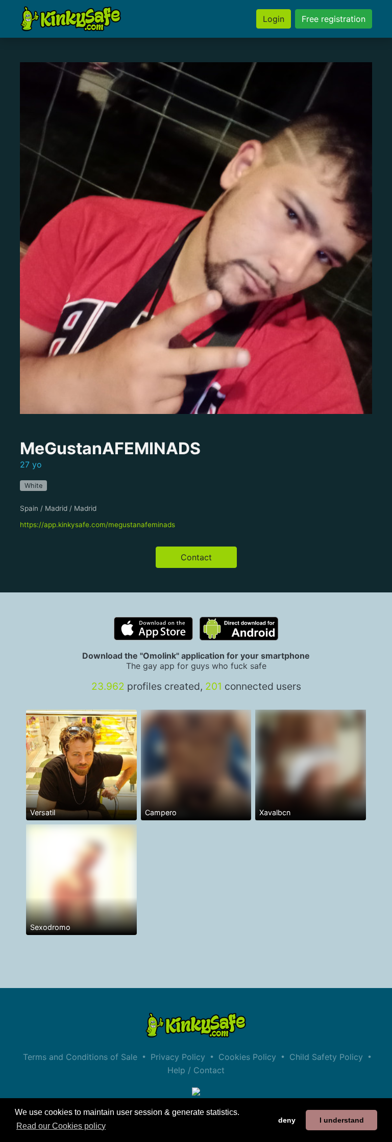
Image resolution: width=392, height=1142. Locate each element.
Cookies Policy (247, 1057)
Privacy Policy (178, 1057)
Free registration (333, 19)
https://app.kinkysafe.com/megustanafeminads (97, 525)
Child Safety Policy (326, 1057)
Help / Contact (196, 1070)
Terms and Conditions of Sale (80, 1057)
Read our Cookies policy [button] (61, 1126)
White (33, 485)
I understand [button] (342, 1120)
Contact (196, 557)
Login (273, 19)
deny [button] (287, 1120)
